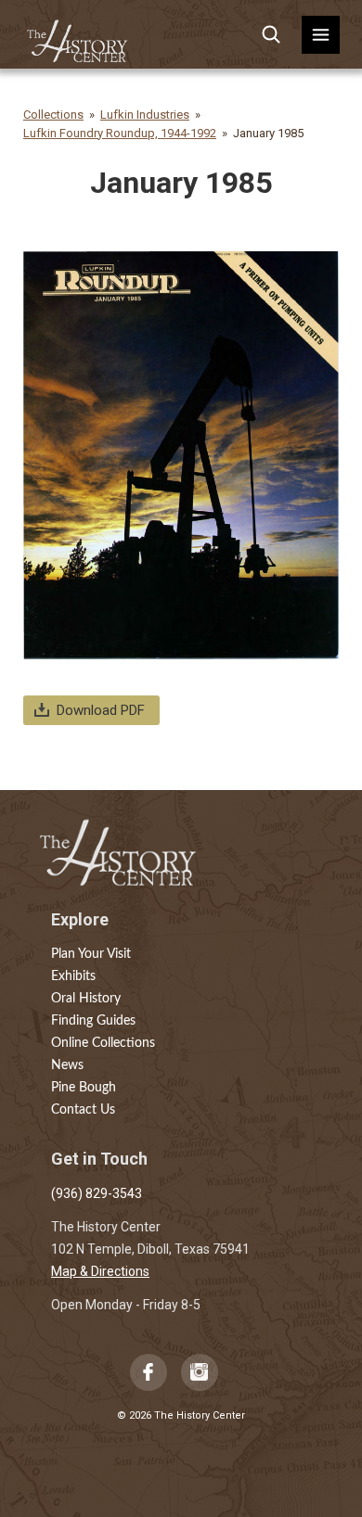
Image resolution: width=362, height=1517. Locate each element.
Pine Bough (83, 1087)
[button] (321, 35)
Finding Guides (93, 1020)
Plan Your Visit (91, 954)
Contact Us (83, 1109)
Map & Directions (100, 1271)
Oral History (86, 998)
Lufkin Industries (144, 114)
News (67, 1065)
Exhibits (73, 976)
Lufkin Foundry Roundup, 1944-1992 (119, 133)
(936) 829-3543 (96, 1193)
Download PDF (101, 710)
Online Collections (103, 1043)
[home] (78, 35)
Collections (53, 114)
